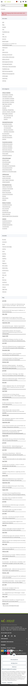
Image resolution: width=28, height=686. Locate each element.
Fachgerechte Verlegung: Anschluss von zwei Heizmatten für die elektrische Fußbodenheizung (13, 340)
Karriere (4, 39)
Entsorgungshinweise (7, 64)
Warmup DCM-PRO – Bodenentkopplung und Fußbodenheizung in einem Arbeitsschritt (12, 446)
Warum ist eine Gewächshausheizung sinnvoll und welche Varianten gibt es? (13, 548)
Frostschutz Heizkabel (7, 147)
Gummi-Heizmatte (6, 178)
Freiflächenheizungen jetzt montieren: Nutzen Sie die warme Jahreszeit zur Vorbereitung (13, 536)
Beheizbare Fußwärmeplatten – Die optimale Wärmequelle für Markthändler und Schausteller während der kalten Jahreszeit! (13, 367)
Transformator (5, 226)
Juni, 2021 (4, 565)
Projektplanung (5, 31)
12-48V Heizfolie (6, 106)
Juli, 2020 (4, 584)
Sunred (4, 272)
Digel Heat (4, 289)
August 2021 (5, 558)
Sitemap (4, 80)
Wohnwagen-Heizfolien (7, 113)
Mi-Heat (4, 239)
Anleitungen (5, 76)
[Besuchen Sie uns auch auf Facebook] (2, 636)
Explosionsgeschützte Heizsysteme (10, 216)
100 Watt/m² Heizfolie (7, 96)
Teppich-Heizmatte (6, 176)
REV (3, 277)
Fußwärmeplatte (6, 182)
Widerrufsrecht (5, 59)
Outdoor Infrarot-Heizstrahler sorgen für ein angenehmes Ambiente (12, 522)
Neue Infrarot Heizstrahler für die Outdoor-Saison (14, 459)
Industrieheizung (6, 206)
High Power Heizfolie (7, 104)
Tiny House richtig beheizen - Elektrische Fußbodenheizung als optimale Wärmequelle (12, 454)
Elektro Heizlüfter (6, 214)
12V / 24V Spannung (8, 115)
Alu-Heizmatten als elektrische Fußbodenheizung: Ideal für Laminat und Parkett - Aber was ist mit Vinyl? (13, 306)
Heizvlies (4, 108)
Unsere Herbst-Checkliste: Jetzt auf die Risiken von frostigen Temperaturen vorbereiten (13, 426)
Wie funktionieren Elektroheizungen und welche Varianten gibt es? (13, 505)
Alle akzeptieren (14, 659)
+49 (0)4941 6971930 (6, 632)
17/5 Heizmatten (7, 127)
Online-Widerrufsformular (8, 57)
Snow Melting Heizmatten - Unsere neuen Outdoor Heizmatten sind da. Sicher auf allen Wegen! (13, 581)
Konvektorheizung (6, 212)
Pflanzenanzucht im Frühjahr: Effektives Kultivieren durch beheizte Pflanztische (14, 555)
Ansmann (4, 242)
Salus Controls (5, 284)
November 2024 (6, 350)
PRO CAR (4, 275)
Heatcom (4, 291)
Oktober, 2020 (5, 572)
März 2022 (4, 544)
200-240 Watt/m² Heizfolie (8, 102)
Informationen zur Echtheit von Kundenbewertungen (9, 44)
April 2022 (4, 532)
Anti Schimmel (5, 208)
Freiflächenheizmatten (7, 144)
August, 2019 (5, 603)
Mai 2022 (4, 525)
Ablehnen (14, 666)
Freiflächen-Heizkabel (7, 146)
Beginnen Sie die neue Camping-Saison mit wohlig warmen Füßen (13, 541)
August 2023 (5, 435)
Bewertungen (5, 41)
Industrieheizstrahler (7, 169)
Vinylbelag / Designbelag (8, 109)
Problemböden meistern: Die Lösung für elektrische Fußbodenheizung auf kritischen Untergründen (12, 332)
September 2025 (6, 322)
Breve (3, 244)
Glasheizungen (5, 160)
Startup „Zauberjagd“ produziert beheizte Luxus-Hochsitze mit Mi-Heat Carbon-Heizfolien (13, 529)
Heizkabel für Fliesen (7, 135)
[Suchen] (25, 5)
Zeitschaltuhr (5, 198)
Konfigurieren (14, 663)
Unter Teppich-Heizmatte (8, 180)
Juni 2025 (4, 343)
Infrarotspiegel (5, 164)
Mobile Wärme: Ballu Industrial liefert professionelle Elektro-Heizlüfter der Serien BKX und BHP (13, 411)
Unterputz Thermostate (7, 188)
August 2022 (5, 489)
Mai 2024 (4, 382)
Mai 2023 (4, 457)
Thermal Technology (7, 246)
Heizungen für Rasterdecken (8, 165)
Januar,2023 (5, 475)
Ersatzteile (4, 228)
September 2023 (6, 422)
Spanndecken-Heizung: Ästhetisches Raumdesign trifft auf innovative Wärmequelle (13, 439)
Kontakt (4, 27)
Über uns (4, 36)
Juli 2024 (4, 370)
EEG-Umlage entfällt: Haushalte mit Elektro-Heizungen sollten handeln (12, 510)
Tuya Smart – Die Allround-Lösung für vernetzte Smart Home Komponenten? (13, 517)
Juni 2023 (4, 450)
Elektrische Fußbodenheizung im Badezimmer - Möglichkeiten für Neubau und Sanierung (13, 479)
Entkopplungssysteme (7, 224)
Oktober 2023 (5, 415)
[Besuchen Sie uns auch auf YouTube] (5, 636)
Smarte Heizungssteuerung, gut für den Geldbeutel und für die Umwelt (14, 576)
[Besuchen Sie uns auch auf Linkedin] (15, 636)
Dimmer (4, 196)
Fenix (3, 251)
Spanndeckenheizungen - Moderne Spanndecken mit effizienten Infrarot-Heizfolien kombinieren (13, 326)
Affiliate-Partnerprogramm (8, 73)
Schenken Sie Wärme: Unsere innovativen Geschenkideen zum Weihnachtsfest (11, 354)
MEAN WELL (5, 268)
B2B (3, 22)
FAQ (3, 29)
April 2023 (4, 461)
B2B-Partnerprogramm (7, 71)
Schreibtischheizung (7, 204)
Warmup (4, 279)
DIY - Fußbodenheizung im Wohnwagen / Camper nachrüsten (13, 593)
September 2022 (6, 482)
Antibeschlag (5, 210)
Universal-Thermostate (7, 194)
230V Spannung (7, 117)
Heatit (3, 261)
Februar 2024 (5, 399)
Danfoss (4, 253)
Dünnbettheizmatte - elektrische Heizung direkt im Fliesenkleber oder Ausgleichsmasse (13, 569)
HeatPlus (4, 258)
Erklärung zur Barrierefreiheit (9, 66)
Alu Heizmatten (5, 133)
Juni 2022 (4, 513)
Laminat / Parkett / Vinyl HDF (8, 111)
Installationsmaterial (7, 155)
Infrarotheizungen (6, 162)
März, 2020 (4, 596)
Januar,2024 (5, 406)
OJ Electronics (5, 270)
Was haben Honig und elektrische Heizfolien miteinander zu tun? (12, 498)
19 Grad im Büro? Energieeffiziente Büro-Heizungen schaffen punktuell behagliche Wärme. (13, 493)
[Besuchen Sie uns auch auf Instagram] (11, 636)
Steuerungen (5, 153)
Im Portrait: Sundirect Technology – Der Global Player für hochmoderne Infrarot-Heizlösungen (13, 374)
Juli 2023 (4, 442)
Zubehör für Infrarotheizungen (9, 171)
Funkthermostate (6, 190)
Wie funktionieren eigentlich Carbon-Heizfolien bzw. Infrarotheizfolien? (13, 419)
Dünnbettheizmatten (7, 124)
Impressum (4, 682)
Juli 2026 (4, 301)
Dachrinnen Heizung (7, 149)
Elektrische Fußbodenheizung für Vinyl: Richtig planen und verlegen (13, 486)
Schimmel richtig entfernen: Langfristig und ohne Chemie (13, 472)
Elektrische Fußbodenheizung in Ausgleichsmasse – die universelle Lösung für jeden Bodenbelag (13, 347)
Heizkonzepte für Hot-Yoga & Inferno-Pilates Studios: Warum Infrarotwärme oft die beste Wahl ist (13, 319)
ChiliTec (4, 249)
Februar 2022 (5, 551)
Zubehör (6, 119)
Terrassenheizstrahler (7, 167)
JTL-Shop (16, 684)
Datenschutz (9, 682)
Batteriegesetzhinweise (7, 61)
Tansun (4, 287)
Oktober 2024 (5, 362)
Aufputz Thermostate (7, 186)
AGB (3, 50)
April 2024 (4, 391)
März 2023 (4, 468)
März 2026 (4, 314)
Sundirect (4, 282)
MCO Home (4, 265)
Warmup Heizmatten (8, 129)
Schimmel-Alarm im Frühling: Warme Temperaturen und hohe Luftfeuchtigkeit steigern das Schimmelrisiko (13, 396)
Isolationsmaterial (6, 222)
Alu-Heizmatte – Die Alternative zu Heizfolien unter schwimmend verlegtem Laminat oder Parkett (13, 562)
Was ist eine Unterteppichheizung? (11, 605)
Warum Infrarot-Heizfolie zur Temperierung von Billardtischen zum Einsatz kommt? (13, 600)
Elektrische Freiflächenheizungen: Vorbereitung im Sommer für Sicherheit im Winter (13, 379)
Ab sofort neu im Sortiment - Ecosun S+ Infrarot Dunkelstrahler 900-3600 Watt (13, 465)
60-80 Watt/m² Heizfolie (7, 94)
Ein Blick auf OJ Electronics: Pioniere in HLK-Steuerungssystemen (12, 403)
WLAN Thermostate (6, 192)
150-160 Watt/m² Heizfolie (8, 100)
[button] (17, 1)
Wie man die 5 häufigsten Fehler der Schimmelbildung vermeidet (10, 588)
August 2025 (5, 336)
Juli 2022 (4, 501)
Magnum (4, 263)
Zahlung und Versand (7, 54)
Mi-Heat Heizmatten (8, 126)
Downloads (4, 78)
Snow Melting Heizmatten (8, 151)
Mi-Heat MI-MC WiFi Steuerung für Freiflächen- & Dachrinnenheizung (13, 311)
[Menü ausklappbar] (1, 1)
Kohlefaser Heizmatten (9, 131)
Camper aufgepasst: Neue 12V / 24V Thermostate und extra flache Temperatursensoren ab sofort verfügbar (13, 387)
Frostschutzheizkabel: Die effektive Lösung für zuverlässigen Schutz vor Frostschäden (12, 359)
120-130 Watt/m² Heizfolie (8, 98)
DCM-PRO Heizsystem (7, 137)
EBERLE (4, 256)
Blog (3, 24)
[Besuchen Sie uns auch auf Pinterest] (8, 636)
